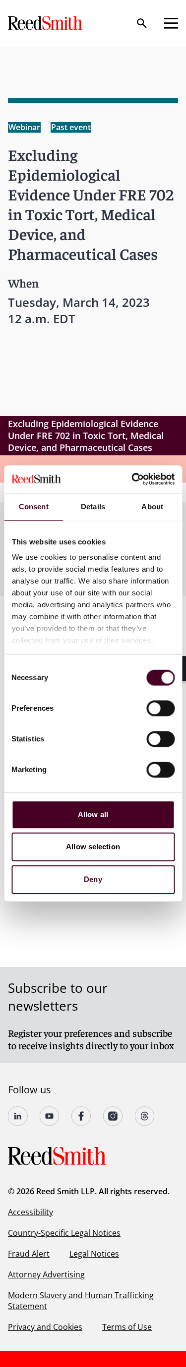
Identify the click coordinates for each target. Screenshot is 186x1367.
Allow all (93, 814)
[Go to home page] (46, 23)
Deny (93, 879)
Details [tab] (93, 506)
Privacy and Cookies (45, 1326)
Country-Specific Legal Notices (64, 1232)
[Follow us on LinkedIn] (18, 1116)
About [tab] (152, 506)
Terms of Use (127, 1326)
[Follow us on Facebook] (81, 1116)
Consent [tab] (34, 506)
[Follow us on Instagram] (113, 1116)
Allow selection (93, 846)
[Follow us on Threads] (145, 1116)
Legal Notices (94, 1253)
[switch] (160, 708)
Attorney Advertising (46, 1274)
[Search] (141, 23)
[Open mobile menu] (171, 23)
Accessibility (30, 1212)
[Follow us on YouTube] (50, 1116)
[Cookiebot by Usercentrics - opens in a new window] (132, 479)
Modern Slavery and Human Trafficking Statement (81, 1301)
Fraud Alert (29, 1253)
